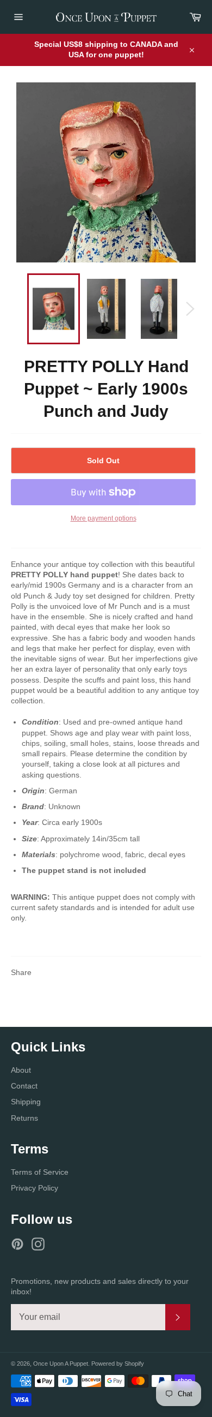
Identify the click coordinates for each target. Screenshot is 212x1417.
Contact (24, 1085)
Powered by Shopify (117, 1363)
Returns (24, 1118)
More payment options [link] (103, 518)
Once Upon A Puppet (60, 1363)
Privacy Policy (34, 1187)
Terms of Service (39, 1172)
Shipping (26, 1101)
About (21, 1070)
